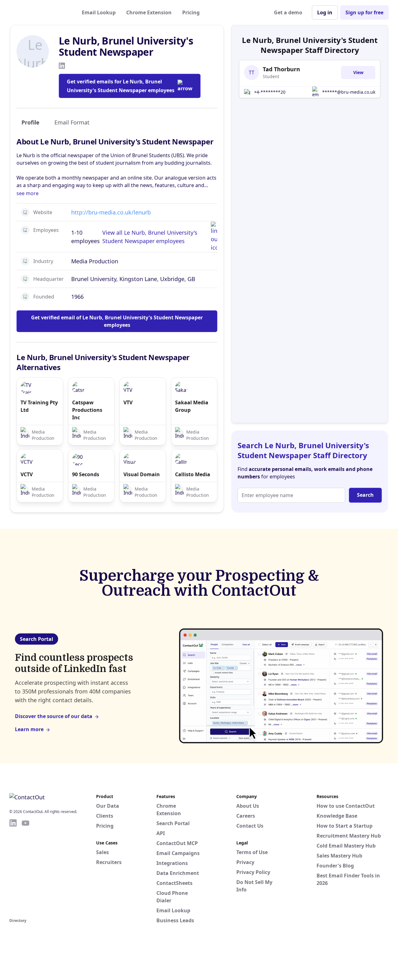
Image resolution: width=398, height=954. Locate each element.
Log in (324, 12)
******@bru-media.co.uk (348, 92)
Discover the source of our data (53, 716)
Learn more (29, 729)
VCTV (27, 474)
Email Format (72, 122)
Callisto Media (192, 474)
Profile (30, 122)
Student (271, 76)
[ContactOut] (39, 12)
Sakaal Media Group (191, 406)
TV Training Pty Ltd (39, 406)
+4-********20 (269, 92)
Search (365, 494)
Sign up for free (364, 12)
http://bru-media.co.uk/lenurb (111, 212)
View (358, 72)
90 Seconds (85, 474)
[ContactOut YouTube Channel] (25, 867)
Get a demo (288, 12)
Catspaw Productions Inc (87, 410)
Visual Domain (141, 474)
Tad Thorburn (281, 69)
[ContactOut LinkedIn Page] (13, 867)
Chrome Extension (149, 12)
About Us (247, 805)
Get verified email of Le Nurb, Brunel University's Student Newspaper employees (117, 321)
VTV (127, 402)
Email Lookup (99, 12)
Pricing (191, 12)
